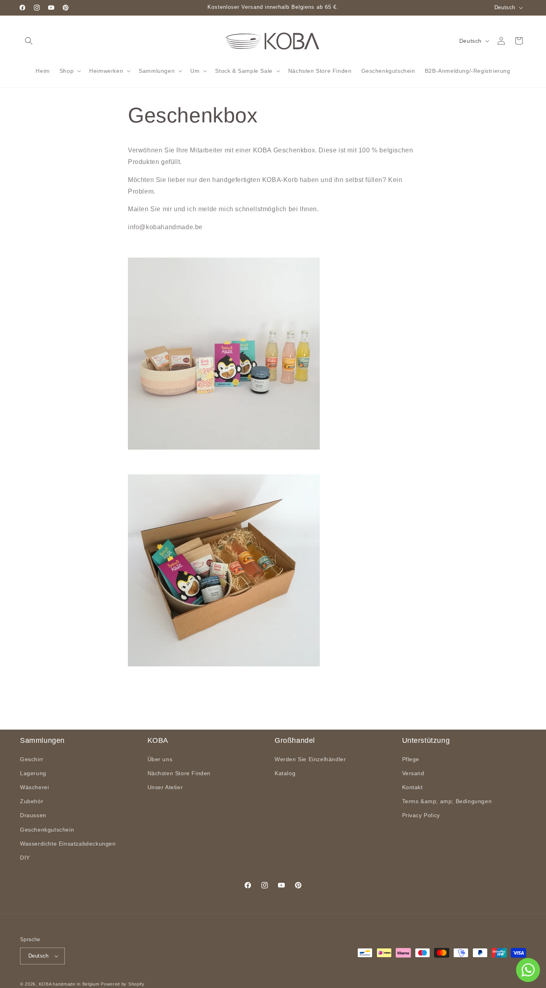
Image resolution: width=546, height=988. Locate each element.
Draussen (33, 815)
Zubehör (31, 801)
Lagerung (33, 773)
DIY (25, 857)
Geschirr (32, 759)
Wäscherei (34, 787)
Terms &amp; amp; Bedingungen (447, 801)
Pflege (411, 759)
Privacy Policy (421, 815)
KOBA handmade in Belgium (69, 984)
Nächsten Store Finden (179, 773)
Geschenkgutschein (47, 829)
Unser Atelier (165, 787)
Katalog (285, 773)
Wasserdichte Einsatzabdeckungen (68, 843)
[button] (29, 41)
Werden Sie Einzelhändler (310, 759)
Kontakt (412, 787)
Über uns (160, 759)
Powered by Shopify (123, 984)
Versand (413, 773)
